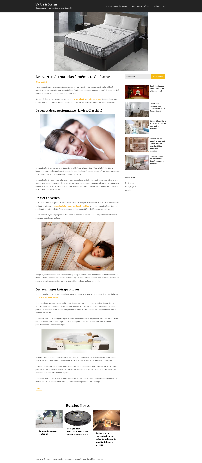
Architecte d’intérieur (141, 6)
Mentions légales (90, 459)
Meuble (128, 190)
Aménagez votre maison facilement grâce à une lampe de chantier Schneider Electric (106, 439)
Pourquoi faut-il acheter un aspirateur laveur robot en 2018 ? (77, 431)
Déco (39, 388)
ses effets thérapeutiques (47, 297)
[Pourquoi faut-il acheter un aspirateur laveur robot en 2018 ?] (77, 417)
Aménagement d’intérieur (116, 6)
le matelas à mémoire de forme (87, 99)
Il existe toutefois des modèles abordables (70, 206)
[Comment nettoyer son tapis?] (49, 418)
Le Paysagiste (130, 186)
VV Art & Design (46, 4)
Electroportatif (130, 183)
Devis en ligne (159, 6)
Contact (101, 459)
